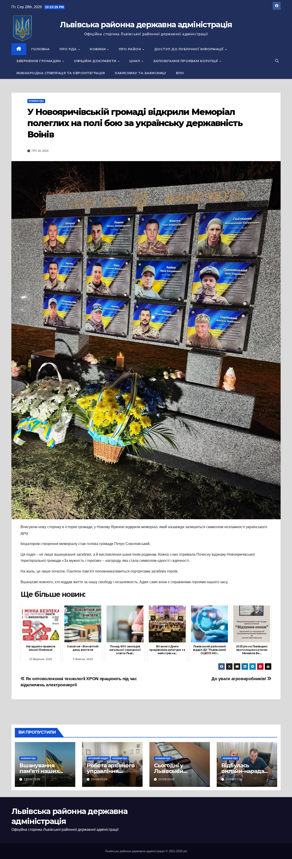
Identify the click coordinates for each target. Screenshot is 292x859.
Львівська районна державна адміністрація (146, 24)
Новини (98, 49)
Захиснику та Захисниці (140, 73)
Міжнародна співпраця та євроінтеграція (60, 73)
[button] (277, 61)
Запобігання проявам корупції (186, 61)
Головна (40, 49)
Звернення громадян (39, 61)
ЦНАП (135, 61)
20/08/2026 (99, 779)
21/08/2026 (32, 779)
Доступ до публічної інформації (189, 49)
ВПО (180, 73)
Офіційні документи (95, 61)
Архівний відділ (98, 758)
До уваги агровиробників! (239, 678)
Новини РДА (36, 101)
